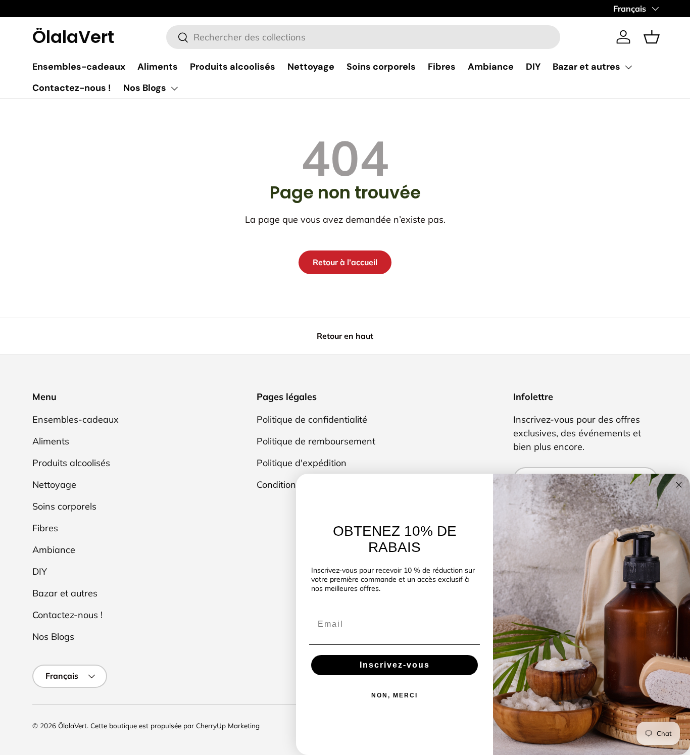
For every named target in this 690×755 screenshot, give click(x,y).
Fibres (442, 67)
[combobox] (363, 37)
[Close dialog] (679, 485)
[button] (651, 37)
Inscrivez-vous (395, 665)
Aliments (157, 67)
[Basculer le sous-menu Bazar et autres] (628, 67)
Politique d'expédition (302, 463)
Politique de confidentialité (312, 419)
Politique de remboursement (316, 441)
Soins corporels (381, 67)
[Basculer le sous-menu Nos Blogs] (174, 88)
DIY (533, 67)
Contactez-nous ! (71, 88)
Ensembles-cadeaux (78, 67)
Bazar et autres (586, 67)
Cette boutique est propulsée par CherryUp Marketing (175, 725)
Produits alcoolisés (232, 67)
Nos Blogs (144, 88)
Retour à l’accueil (345, 262)
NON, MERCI (394, 695)
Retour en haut (345, 336)
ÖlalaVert (72, 725)
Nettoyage (310, 67)
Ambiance (491, 67)
